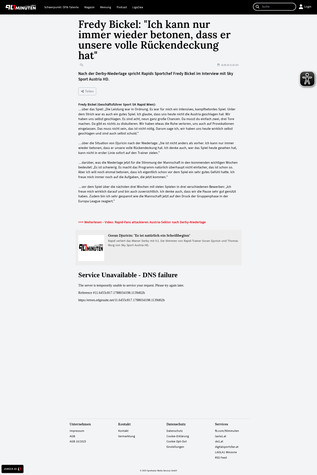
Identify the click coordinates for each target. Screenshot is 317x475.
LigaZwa (137, 7)
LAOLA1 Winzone (226, 452)
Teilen (89, 91)
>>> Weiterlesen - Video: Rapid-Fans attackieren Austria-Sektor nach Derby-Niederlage (142, 222)
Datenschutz (174, 430)
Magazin (89, 7)
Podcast (122, 7)
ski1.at (219, 441)
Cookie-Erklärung (177, 436)
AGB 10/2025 (78, 441)
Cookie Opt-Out (176, 441)
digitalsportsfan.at (227, 446)
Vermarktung (126, 436)
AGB (72, 436)
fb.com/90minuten (227, 430)
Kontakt (123, 430)
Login (307, 6)
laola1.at (220, 436)
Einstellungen (175, 446)
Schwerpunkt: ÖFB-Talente (61, 7)
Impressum (77, 430)
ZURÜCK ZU (10, 468)
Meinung (105, 7)
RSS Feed (221, 457)
